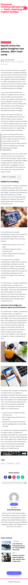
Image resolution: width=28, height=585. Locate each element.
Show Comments (14, 573)
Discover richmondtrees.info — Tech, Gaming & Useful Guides (13, 8)
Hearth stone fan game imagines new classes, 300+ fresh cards (18, 558)
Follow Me (14, 504)
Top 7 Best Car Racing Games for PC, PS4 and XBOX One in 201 (18, 547)
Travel (17, 463)
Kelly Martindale (9, 60)
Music (3, 463)
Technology (10, 463)
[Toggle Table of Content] (18, 177)
